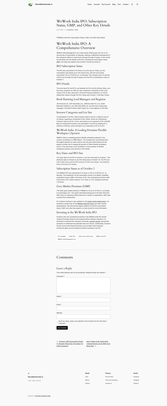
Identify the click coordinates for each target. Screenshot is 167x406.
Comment (61, 276)
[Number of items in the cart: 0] (137, 4)
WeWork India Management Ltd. (67, 239)
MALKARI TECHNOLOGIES (42, 396)
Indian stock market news (97, 201)
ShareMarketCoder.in (43, 4)
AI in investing (62, 236)
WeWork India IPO (101, 236)
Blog (76, 30)
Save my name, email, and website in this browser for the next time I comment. (83, 322)
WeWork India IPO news (85, 204)
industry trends (95, 221)
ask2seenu (70, 30)
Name (59, 296)
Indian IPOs (72, 236)
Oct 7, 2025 (60, 30)
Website (59, 313)
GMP (58, 62)
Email (59, 304)
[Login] (132, 4)
